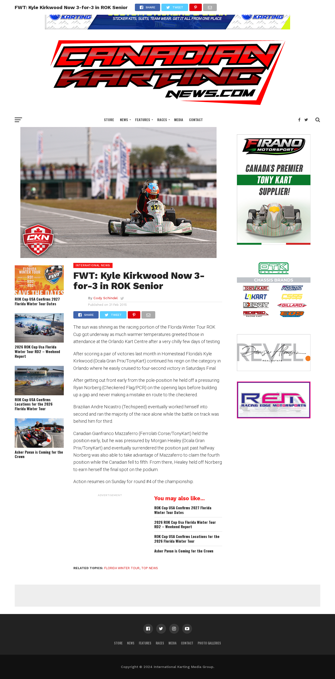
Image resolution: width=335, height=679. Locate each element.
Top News (149, 568)
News (124, 119)
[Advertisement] (110, 529)
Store (109, 119)
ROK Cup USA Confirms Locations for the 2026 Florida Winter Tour (33, 404)
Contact (196, 119)
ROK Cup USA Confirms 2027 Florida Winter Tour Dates (37, 301)
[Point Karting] (167, 28)
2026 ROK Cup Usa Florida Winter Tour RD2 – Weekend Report (37, 351)
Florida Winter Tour (122, 568)
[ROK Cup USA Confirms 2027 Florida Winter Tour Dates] (39, 293)
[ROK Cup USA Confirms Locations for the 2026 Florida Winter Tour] (39, 393)
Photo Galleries (209, 643)
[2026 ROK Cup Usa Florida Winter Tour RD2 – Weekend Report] (39, 341)
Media (178, 119)
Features (142, 119)
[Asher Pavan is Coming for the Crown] (39, 446)
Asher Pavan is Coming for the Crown (39, 454)
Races (162, 119)
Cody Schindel (105, 298)
